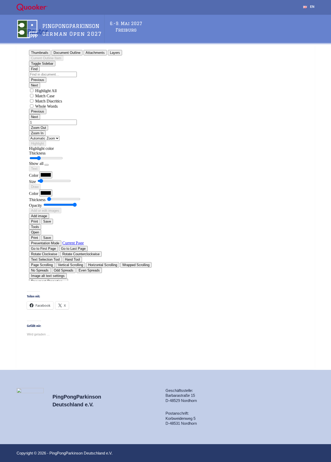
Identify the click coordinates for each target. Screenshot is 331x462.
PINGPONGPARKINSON (70, 26)
